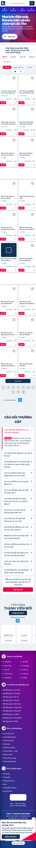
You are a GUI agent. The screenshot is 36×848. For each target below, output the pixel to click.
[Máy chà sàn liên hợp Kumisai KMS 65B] (27, 250)
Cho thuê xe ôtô (8, 733)
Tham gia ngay (18, 613)
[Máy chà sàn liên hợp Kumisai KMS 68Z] (27, 145)
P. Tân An (6, 670)
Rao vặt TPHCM (18, 843)
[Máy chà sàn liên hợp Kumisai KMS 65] (8, 188)
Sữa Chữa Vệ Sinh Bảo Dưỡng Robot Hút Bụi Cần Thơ (26, 123)
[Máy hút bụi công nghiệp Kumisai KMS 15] (8, 250)
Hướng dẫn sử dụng (9, 788)
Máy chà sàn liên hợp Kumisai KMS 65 (7, 197)
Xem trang (8, 640)
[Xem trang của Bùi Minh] (2, 161)
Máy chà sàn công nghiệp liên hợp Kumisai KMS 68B (8, 364)
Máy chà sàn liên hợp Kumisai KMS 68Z (26, 154)
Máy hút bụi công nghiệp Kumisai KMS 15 (8, 259)
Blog (4, 784)
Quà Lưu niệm (7, 754)
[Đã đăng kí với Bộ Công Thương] (18, 800)
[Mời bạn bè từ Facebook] (18, 621)
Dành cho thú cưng (9, 758)
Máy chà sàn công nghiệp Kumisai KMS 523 (27, 302)
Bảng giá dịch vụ (8, 781)
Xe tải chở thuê (8, 740)
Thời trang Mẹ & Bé (9, 761)
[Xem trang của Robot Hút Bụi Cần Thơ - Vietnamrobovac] (21, 130)
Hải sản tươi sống (9, 747)
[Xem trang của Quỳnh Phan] (2, 130)
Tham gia (11, 36)
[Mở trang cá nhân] (8, 629)
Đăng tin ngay (11, 836)
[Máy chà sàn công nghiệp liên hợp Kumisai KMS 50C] (8, 324)
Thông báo (6, 777)
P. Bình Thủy (7, 666)
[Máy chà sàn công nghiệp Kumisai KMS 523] (27, 293)
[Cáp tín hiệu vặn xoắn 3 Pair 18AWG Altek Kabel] (8, 114)
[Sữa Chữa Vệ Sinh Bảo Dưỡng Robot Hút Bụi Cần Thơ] (27, 114)
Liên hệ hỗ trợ (7, 791)
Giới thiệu (6, 774)
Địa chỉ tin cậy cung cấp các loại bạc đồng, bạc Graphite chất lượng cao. (8, 92)
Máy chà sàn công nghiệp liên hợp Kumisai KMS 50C (8, 333)
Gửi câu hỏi (18, 589)
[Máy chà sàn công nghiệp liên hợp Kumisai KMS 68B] (8, 355)
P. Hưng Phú (7, 678)
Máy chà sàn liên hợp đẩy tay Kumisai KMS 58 (27, 228)
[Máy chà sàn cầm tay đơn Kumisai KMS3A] (8, 145)
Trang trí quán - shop (10, 751)
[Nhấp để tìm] (32, 3)
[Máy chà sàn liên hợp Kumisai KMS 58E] (27, 324)
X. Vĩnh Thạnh (8, 674)
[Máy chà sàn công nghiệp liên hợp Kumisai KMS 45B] (8, 219)
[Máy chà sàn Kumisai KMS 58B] (27, 355)
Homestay (6, 744)
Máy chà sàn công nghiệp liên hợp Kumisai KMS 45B (8, 228)
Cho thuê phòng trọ (9, 737)
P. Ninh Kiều (7, 662)
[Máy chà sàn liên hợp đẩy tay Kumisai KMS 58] (27, 219)
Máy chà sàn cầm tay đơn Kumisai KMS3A (7, 154)
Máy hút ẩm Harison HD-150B (27, 197)
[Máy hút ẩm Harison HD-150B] (27, 188)
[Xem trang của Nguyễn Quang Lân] (2, 98)
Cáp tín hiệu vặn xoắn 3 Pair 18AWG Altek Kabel (8, 123)
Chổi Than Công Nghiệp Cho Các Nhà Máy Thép (27, 92)
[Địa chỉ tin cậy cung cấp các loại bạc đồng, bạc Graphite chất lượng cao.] (8, 82)
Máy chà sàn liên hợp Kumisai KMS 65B (26, 259)
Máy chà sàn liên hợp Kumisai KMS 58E (26, 333)
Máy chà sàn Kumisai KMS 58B (26, 364)
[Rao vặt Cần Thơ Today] (3, 3)
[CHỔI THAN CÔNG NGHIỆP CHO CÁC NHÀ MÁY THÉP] (27, 82)
